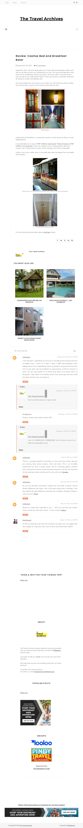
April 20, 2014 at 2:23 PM (69, 482)
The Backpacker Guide (41, 769)
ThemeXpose (71, 825)
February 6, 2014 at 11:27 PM (66, 391)
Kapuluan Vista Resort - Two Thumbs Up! (60, 301)
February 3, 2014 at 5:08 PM (67, 414)
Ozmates (65, 472)
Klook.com (24, 580)
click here (47, 232)
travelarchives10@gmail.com (44, 672)
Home (7, 2)
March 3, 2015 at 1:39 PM (68, 520)
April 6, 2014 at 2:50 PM (69, 457)
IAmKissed (27, 520)
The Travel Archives (41, 18)
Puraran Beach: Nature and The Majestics (29, 301)
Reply (25, 381)
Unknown (26, 357)
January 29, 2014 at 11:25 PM (67, 357)
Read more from (41, 766)
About (15, 2)
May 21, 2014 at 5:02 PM (69, 503)
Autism (63, 510)
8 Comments (41, 66)
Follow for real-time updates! (41, 805)
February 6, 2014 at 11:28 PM (66, 431)
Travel (36, 494)
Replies (22, 386)
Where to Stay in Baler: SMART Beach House (29, 339)
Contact (24, 2)
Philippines (57, 650)
